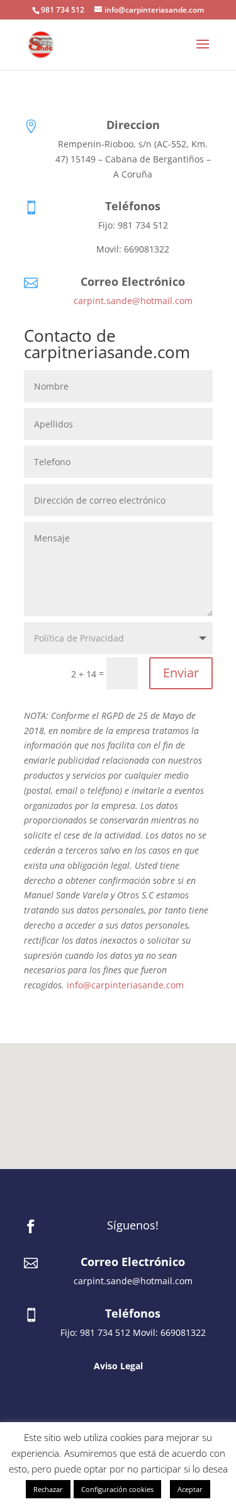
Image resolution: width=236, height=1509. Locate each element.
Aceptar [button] (190, 1489)
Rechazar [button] (48, 1489)
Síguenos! (133, 1225)
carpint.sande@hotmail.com (133, 301)
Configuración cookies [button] (117, 1489)
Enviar (181, 672)
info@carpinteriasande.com (125, 985)
